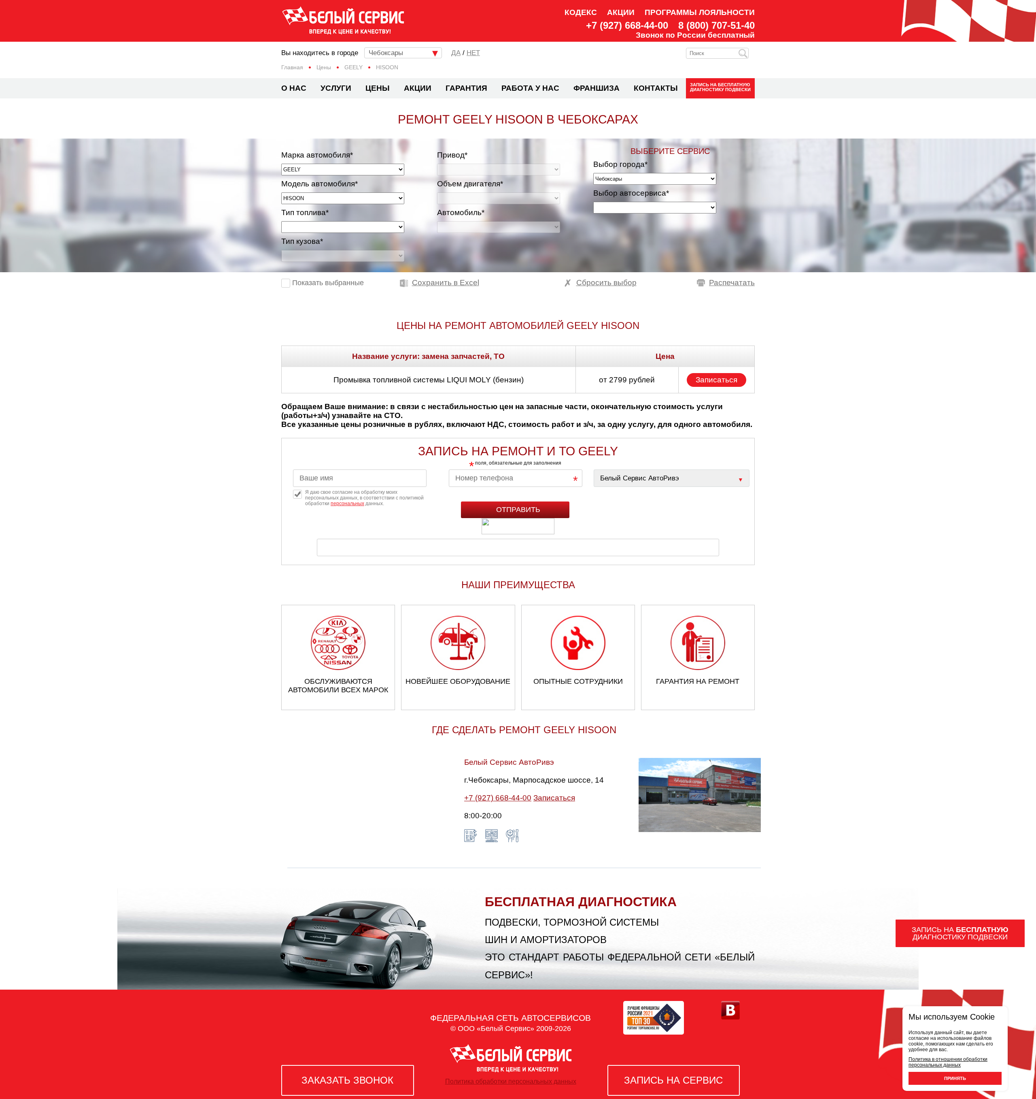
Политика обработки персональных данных (510, 1081)
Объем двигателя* (470, 183)
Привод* (452, 155)
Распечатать (732, 282)
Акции (621, 12)
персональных (347, 503)
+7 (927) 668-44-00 (627, 25)
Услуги (336, 88)
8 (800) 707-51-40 (716, 25)
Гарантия (466, 88)
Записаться (716, 380)
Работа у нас (530, 88)
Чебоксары (386, 53)
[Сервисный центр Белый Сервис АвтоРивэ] (671, 478)
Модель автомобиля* (319, 183)
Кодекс (581, 12)
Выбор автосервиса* (631, 193)
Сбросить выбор (606, 282)
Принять (955, 1078)
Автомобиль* (460, 212)
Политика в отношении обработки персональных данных (948, 1062)
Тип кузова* (302, 241)
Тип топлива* (305, 212)
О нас (293, 88)
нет (473, 53)
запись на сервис (673, 1080)
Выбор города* (620, 164)
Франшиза (596, 88)
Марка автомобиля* (317, 155)
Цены (377, 88)
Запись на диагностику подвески (720, 87)
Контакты (656, 88)
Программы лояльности (700, 12)
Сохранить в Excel (445, 282)
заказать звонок (347, 1080)
